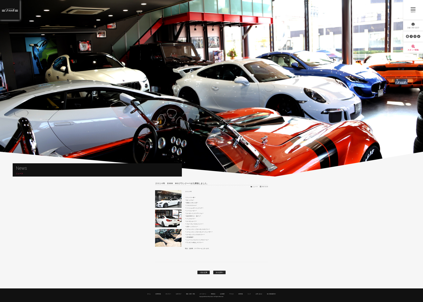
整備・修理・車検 (190, 293)
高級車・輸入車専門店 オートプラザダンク (10, 10)
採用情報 (240, 293)
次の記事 (219, 272)
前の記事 (204, 272)
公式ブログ (178, 293)
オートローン (203, 293)
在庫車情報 (158, 293)
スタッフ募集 (413, 50)
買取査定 (213, 293)
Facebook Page (411, 36)
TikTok (419, 36)
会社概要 (222, 293)
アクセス (231, 293)
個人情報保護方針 (271, 293)
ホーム (149, 293)
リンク (249, 293)
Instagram (415, 36)
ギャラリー (168, 293)
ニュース (255, 186)
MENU (413, 10)
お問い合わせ (407, 36)
